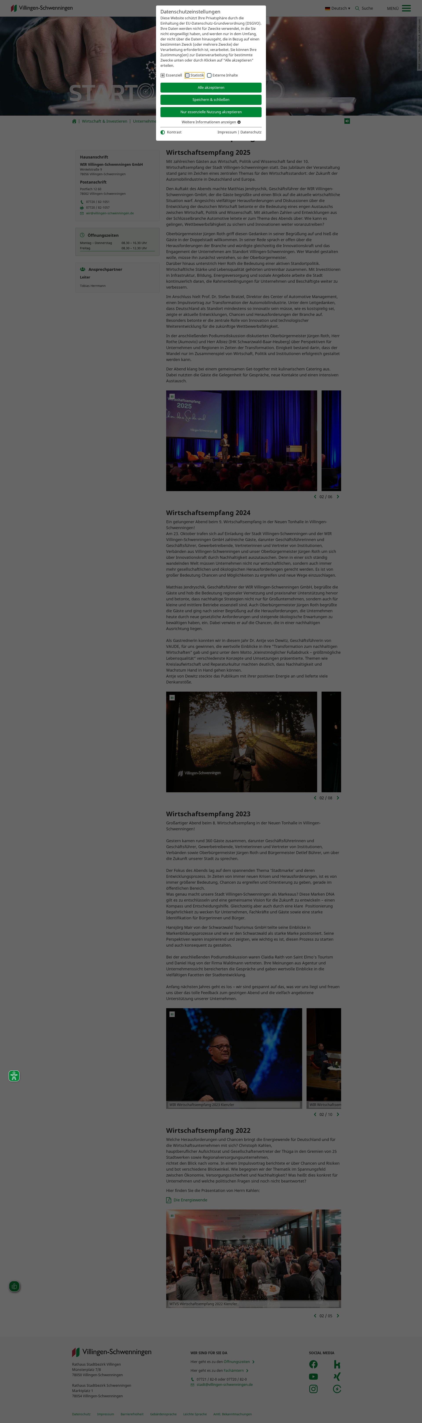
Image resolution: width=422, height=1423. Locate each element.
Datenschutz (251, 132)
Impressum (227, 132)
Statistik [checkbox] (197, 75)
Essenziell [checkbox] (174, 75)
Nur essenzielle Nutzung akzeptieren (211, 111)
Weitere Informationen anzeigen (209, 122)
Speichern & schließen (211, 99)
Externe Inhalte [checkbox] (225, 75)
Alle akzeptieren (211, 87)
